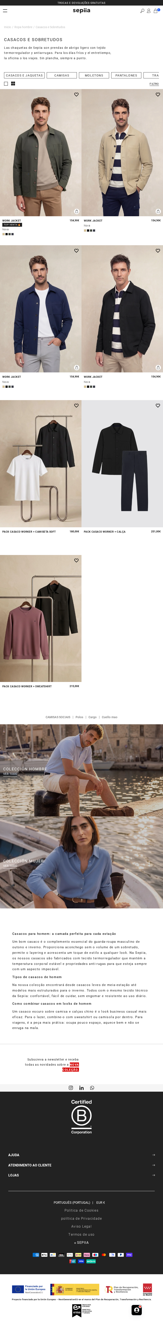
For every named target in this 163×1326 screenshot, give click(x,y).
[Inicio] (81, 11)
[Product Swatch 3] (9, 234)
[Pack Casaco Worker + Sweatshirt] (41, 618)
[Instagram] (71, 1087)
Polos (79, 717)
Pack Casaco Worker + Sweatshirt (27, 686)
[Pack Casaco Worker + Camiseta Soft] (41, 463)
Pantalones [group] (126, 75)
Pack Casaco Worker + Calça (104, 531)
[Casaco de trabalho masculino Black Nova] (122, 308)
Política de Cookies (82, 1210)
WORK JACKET (11, 220)
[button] (142, 11)
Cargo (93, 717)
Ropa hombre (23, 27)
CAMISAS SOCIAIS (58, 717)
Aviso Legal (81, 1226)
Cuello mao (110, 717)
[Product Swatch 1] (3, 234)
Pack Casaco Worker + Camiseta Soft (29, 531)
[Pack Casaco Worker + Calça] (122, 463)
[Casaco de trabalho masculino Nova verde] (41, 152)
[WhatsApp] (92, 1087)
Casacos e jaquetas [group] (24, 75)
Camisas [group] (61, 75)
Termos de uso (81, 1234)
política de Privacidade (81, 1218)
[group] (81, 3)
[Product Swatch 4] (12, 234)
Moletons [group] (94, 75)
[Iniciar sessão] (148, 11)
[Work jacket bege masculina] (122, 152)
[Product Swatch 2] (6, 234)
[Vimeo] (81, 1087)
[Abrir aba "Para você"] (137, 1312)
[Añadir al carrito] (76, 211)
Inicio (7, 27)
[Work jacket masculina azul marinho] (41, 308)
